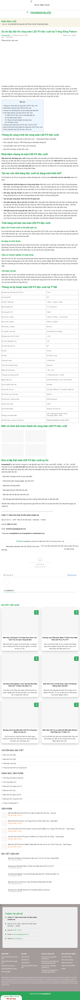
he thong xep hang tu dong (50, 979)
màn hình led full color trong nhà (43, 977)
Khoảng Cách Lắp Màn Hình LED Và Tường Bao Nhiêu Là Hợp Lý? (20, 731)
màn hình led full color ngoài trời (62, 977)
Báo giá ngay (11, 999)
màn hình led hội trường (11, 981)
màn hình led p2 (8, 979)
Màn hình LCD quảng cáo (11, 786)
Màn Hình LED (7, 759)
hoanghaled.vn (18, 938)
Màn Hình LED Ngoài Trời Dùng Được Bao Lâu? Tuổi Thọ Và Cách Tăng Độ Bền (20, 639)
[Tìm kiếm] (78, 14)
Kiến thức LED (7, 755)
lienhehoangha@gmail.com (20, 934)
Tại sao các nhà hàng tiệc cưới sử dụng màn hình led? (21, 110)
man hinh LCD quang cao (52, 981)
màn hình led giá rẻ (24, 981)
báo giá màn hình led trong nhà (43, 983)
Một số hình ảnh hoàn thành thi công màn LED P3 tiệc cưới (22, 127)
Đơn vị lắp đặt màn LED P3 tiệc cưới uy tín (17, 129)
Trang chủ (4, 24)
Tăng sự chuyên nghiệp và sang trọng (18, 120)
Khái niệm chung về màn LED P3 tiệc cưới (17, 108)
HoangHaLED (5, 35)
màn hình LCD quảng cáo (37, 981)
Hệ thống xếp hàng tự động (12, 778)
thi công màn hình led (66, 981)
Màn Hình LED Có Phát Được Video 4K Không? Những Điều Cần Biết (60, 685)
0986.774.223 (44, 5)
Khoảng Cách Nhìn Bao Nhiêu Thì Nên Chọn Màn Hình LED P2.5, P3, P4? (60, 639)
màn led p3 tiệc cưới (57, 541)
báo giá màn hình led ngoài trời (61, 983)
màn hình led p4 (28, 979)
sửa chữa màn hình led (16, 983)
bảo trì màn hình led (28, 983)
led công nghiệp (29, 977)
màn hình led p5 (38, 979)
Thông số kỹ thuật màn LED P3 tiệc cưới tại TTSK (20, 125)
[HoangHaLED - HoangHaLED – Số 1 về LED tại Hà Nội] (40, 14)
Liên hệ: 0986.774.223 (11, 996)
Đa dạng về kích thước (13, 118)
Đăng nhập (72, 575)
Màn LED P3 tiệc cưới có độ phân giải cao (20, 115)
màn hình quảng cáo (64, 979)
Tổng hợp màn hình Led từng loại (13, 768)
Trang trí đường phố (9, 803)
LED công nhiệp (8, 782)
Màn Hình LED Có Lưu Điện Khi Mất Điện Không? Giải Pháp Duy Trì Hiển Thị (60, 731)
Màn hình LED (7, 790)
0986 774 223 (17, 930)
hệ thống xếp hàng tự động (17, 977)
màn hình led (35, 541)
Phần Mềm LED (8, 763)
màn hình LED (20, 467)
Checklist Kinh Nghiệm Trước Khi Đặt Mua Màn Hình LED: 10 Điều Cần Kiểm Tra (20, 685)
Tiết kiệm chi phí (11, 122)
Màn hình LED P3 (45, 541)
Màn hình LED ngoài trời (10, 795)
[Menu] (2, 14)
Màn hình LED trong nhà (10, 799)
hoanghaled (26, 541)
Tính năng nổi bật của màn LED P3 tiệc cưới (17, 113)
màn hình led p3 (18, 979)
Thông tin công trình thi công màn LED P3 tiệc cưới (20, 106)
